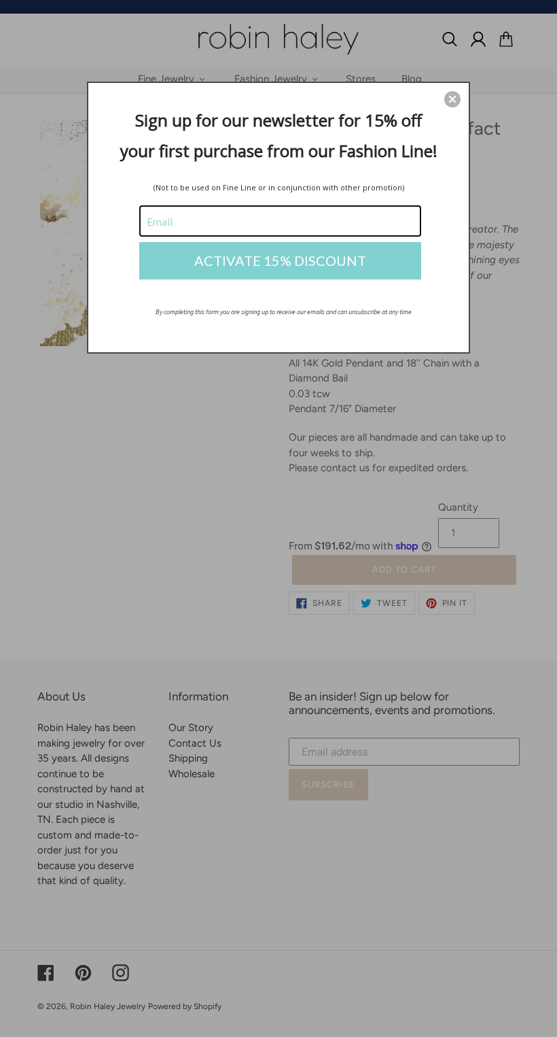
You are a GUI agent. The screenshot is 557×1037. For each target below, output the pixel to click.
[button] (452, 99)
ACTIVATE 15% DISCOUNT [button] (280, 260)
